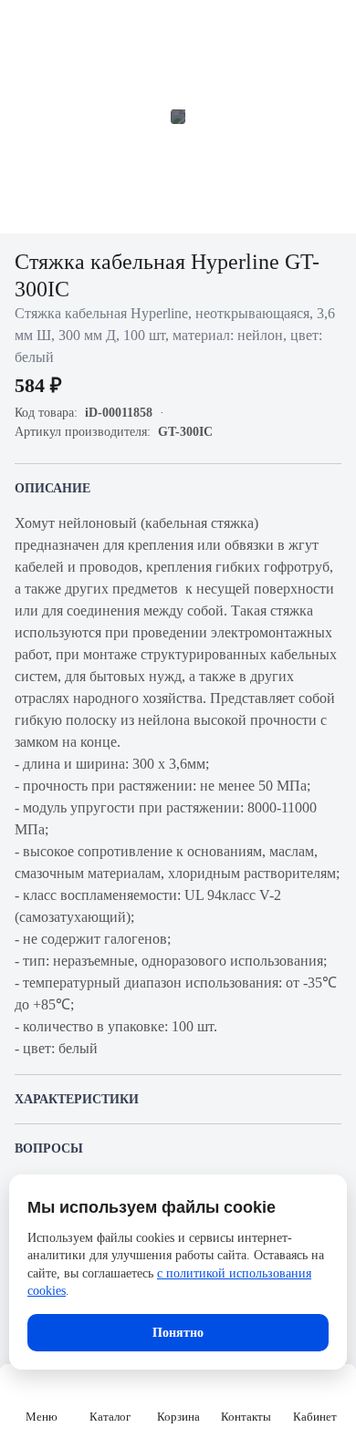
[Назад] (25, 25)
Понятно (178, 1333)
